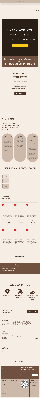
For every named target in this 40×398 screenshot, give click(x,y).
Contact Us (4, 393)
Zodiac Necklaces (5, 384)
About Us (3, 391)
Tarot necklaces (5, 386)
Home (3, 382)
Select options (8, 222)
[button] (20, 10)
